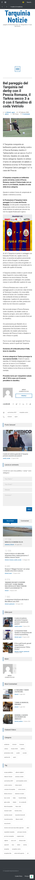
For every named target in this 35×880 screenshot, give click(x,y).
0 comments (26, 114)
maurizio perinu (8, 819)
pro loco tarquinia (9, 836)
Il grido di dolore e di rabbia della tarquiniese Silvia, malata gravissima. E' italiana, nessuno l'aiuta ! (17, 555)
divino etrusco (8, 793)
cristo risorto (21, 789)
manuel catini (8, 810)
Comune (11, 559)
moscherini (7, 823)
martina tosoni (8, 815)
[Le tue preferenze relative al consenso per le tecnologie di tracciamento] (31, 876)
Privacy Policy (28, 876)
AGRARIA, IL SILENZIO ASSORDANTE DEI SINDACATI (21, 717)
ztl (27, 853)
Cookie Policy (18, 876)
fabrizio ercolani (19, 793)
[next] (30, 449)
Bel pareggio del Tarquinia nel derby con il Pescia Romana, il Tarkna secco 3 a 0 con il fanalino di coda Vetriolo (17, 94)
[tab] (10, 521)
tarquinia (6, 849)
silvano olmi (22, 840)
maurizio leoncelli (20, 815)
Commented (25, 521)
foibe (14, 798)
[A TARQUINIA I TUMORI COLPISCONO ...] (8, 694)
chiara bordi (18, 785)
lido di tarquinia (8, 806)
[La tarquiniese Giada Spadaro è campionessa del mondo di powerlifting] (8, 635)
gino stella (7, 802)
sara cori (13, 840)
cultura (6, 748)
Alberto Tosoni (8, 776)
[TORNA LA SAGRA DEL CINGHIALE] (8, 706)
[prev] (5, 449)
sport (13, 112)
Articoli (8, 112)
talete (18, 845)
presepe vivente (21, 832)
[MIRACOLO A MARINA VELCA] (17, 531)
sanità (4, 458)
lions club (18, 806)
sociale (8, 458)
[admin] (8, 392)
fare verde (7, 798)
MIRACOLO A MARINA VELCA (14, 542)
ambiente (7, 544)
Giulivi (14, 802)
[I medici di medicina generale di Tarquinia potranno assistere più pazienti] (17, 440)
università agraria (19, 853)
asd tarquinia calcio (21, 781)
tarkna (25, 845)
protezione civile (8, 753)
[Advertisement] (17, 48)
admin (7, 114)
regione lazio (20, 836)
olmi (28, 827)
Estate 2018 (14, 748)
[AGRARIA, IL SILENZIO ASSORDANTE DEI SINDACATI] (8, 719)
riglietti (6, 840)
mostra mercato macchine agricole (14, 827)
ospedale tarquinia (9, 832)
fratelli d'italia (22, 798)
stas (13, 845)
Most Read (10, 521)
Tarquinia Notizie (17, 16)
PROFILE (23, 395)
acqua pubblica (8, 772)
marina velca (18, 810)
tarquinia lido (7, 853)
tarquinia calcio (24, 412)
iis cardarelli (22, 802)
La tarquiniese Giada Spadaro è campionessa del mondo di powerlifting (19, 7)
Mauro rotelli (19, 819)
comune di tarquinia (9, 789)
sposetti (6, 845)
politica (21, 721)
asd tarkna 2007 (12, 412)
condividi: (6, 404)
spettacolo (12, 604)
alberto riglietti (20, 772)
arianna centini (19, 776)
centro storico (8, 785)
